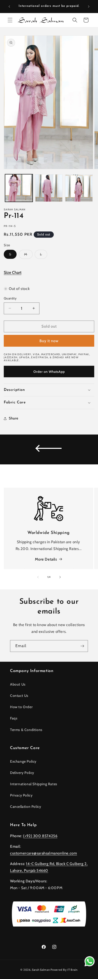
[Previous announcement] (9, 6)
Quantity (10, 298)
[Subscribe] (82, 646)
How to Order (21, 707)
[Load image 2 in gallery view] (49, 188)
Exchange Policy (23, 761)
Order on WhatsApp (49, 372)
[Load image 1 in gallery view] (19, 188)
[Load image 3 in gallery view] (79, 188)
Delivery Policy (22, 772)
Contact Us (19, 695)
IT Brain (72, 969)
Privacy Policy (21, 795)
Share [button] (13, 418)
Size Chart (12, 272)
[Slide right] (60, 577)
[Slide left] (37, 577)
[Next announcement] (88, 6)
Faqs (13, 718)
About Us (18, 684)
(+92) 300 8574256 (40, 836)
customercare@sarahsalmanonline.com (43, 853)
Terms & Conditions (26, 729)
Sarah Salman (41, 969)
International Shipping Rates (33, 784)
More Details (46, 559)
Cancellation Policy (25, 806)
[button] (10, 20)
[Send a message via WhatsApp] (89, 961)
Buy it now (49, 341)
